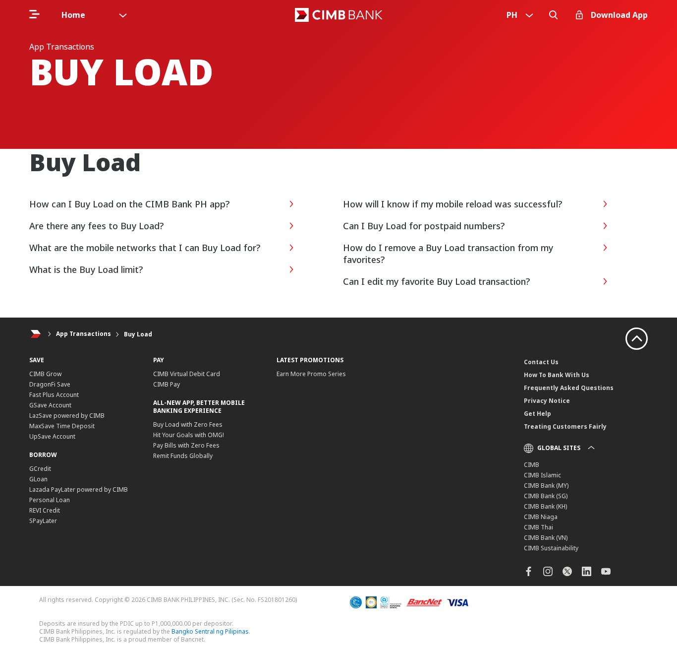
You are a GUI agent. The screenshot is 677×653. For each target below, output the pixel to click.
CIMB (531, 464)
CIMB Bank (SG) (545, 496)
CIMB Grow (45, 374)
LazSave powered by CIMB (67, 415)
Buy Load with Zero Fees (188, 424)
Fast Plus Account (54, 395)
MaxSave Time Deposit (62, 426)
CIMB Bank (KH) (545, 506)
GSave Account (50, 405)
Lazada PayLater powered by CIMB (78, 489)
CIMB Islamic (542, 475)
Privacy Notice (547, 400)
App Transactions (83, 334)
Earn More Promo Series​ (311, 374)
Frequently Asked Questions (569, 388)
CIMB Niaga (541, 517)
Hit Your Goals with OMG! (188, 435)
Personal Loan (49, 500)
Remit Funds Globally (183, 456)
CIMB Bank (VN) (545, 537)
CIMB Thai (538, 527)
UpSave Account (52, 436)
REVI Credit (44, 510)
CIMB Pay (166, 384)
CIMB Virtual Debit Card (186, 374)
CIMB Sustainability (551, 548)
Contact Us (541, 362)
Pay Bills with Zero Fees (186, 445)
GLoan (38, 479)
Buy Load (138, 334)
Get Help (537, 413)
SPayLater (43, 521)
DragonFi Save (49, 384)
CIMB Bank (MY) (546, 485)
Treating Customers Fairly (565, 426)
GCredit (40, 468)
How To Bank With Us (556, 375)
